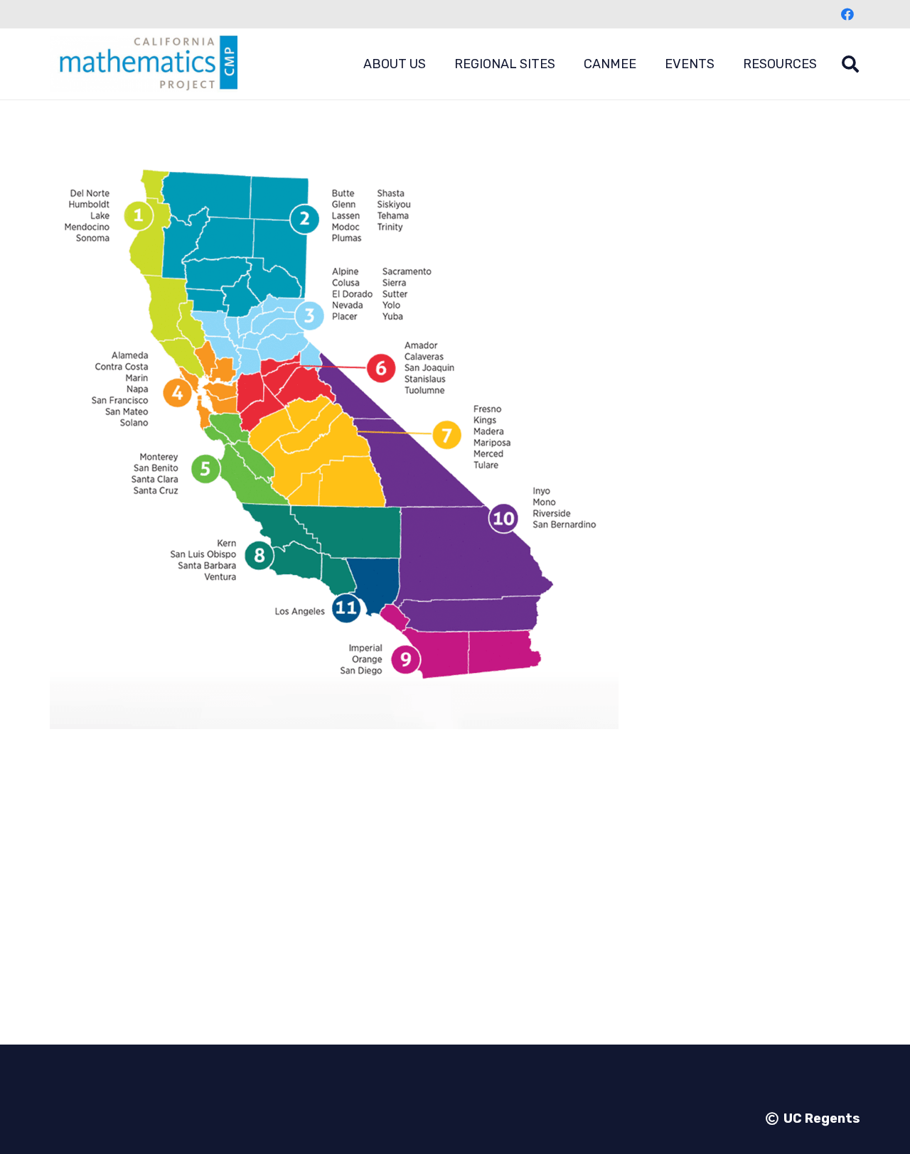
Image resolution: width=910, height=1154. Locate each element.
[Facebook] (847, 14)
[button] (437, 64)
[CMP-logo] (143, 64)
